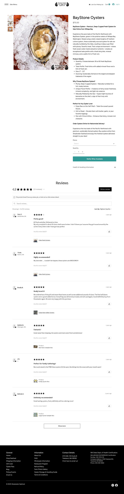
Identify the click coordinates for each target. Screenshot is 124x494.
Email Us (9, 475)
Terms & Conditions (41, 475)
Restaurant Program (41, 464)
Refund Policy (39, 466)
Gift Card (9, 464)
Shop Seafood (11, 458)
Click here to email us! (70, 461)
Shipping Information (13, 461)
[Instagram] (112, 485)
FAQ (35, 458)
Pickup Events (11, 472)
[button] (107, 4)
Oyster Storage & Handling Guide (45, 472)
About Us (37, 455)
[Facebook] (116, 485)
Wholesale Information (42, 461)
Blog (7, 469)
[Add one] (82, 152)
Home (8, 455)
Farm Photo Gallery (40, 469)
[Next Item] (65, 42)
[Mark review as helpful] (109, 231)
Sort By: (97, 209)
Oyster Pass (10, 466)
